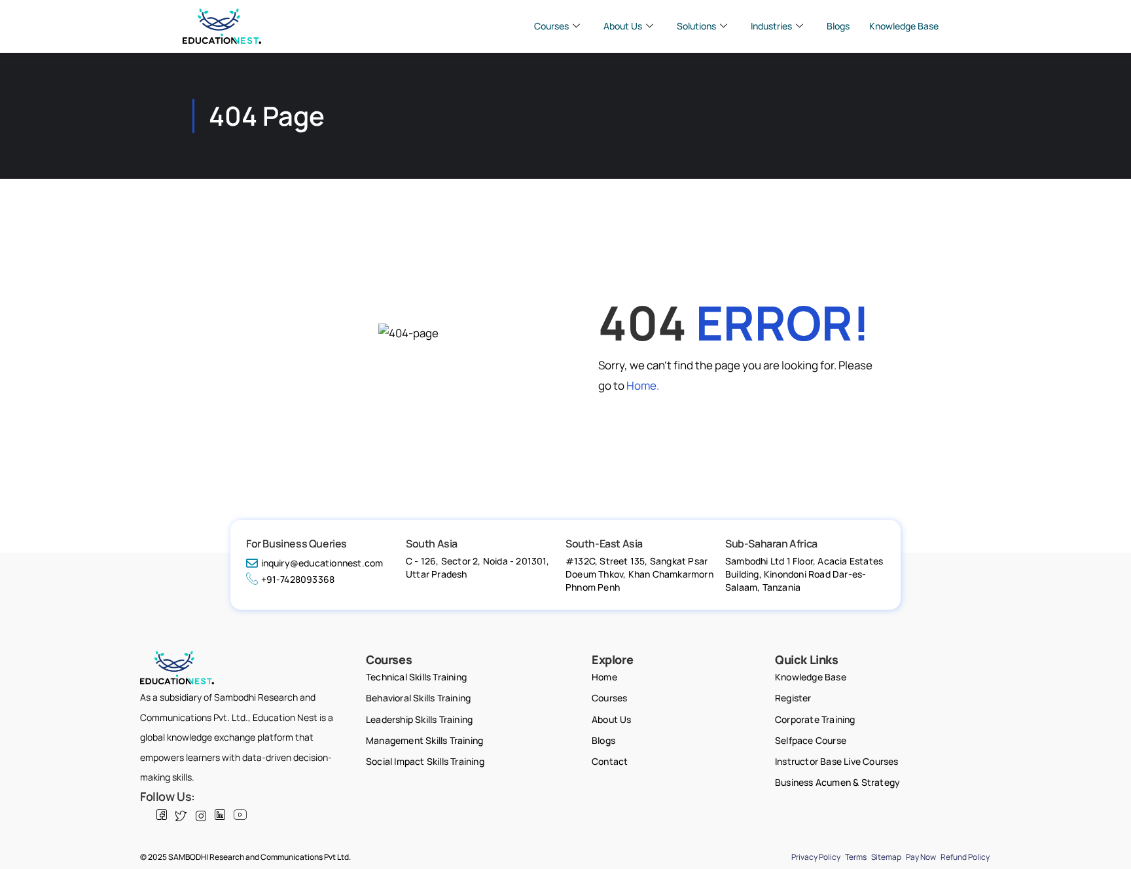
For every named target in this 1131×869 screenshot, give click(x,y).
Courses (551, 26)
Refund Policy (965, 856)
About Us (622, 26)
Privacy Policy (815, 856)
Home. (642, 385)
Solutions (696, 26)
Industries (771, 26)
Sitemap (886, 856)
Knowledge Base (904, 26)
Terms (856, 856)
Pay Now (921, 856)
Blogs (838, 26)
